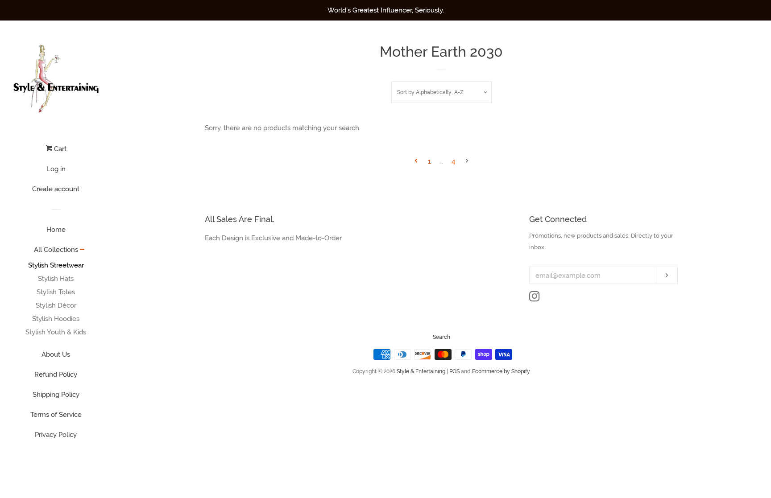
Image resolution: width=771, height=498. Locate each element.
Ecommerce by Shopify (501, 371)
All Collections (56, 250)
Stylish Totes (56, 292)
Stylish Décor (56, 305)
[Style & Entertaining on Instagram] (534, 298)
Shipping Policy (56, 395)
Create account (55, 189)
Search (441, 337)
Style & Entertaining (421, 371)
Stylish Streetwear (56, 265)
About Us (55, 354)
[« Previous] (416, 162)
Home (56, 230)
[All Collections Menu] (82, 250)
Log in (56, 169)
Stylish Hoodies (55, 319)
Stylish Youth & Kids (55, 332)
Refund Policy (55, 374)
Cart (59, 149)
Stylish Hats (56, 279)
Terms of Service (56, 415)
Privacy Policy (56, 435)
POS (454, 371)
